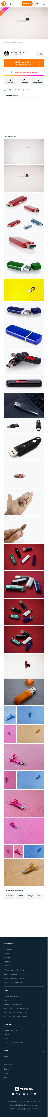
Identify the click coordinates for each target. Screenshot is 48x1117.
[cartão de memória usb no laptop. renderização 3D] (23, 418)
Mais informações (12, 94)
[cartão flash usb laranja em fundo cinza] (23, 719)
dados (20, 994)
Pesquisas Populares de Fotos (15, 1111)
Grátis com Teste (24, 63)
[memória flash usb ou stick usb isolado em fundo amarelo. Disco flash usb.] (23, 302)
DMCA (6, 1099)
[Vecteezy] (3, 3)
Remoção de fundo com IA (14, 1077)
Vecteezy (7, 1052)
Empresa (7, 1060)
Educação (7, 1064)
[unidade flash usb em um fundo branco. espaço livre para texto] (14, 453)
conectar (9, 994)
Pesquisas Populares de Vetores (16, 1107)
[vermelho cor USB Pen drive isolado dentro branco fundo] (23, 502)
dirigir (30, 994)
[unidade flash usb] (23, 150)
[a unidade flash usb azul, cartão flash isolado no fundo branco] (23, 324)
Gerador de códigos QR (13, 1081)
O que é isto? (25, 90)
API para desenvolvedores (14, 1068)
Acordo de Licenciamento (13, 1095)
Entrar (37, 4)
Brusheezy (8, 1048)
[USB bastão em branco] (13, 223)
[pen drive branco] (23, 177)
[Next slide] (39, 994)
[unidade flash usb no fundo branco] (23, 375)
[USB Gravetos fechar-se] (23, 204)
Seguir (40, 55)
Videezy (7, 1056)
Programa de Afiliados (12, 1103)
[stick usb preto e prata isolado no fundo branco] (13, 439)
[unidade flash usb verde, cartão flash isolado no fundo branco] (23, 280)
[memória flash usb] (23, 693)
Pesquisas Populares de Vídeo (15, 1115)
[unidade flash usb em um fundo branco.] (23, 474)
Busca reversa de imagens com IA (17, 1073)
